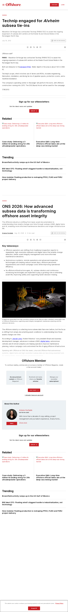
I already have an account (34, 395)
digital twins (45, 341)
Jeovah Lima (17, 339)
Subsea (4, 15)
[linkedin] (31, 47)
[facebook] (28, 47)
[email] (40, 47)
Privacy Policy (59, 603)
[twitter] (34, 47)
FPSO (25, 67)
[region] (34, 606)
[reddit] (37, 47)
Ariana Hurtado (7, 233)
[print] (65, 47)
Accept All (34, 608)
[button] (3, 4)
